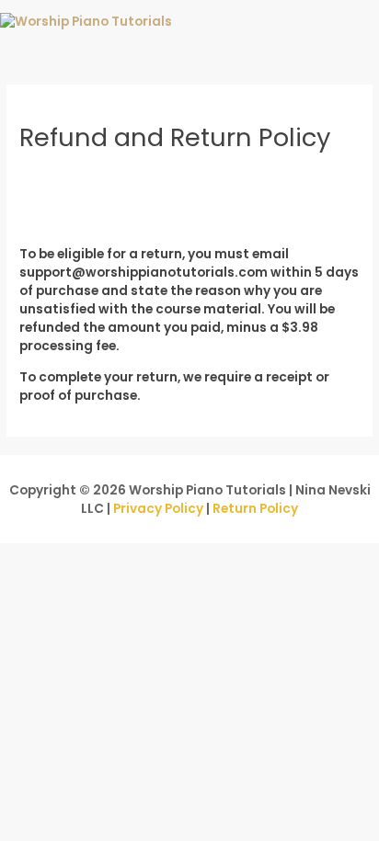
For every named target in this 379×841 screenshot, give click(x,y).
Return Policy (255, 508)
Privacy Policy (158, 508)
